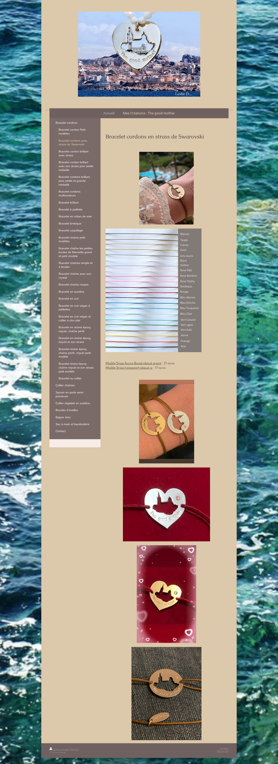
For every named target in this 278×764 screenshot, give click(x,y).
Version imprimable (61, 750)
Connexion (224, 749)
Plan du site (74, 750)
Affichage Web (223, 751)
